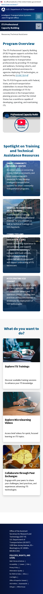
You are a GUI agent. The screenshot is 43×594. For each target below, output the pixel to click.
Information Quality (16, 571)
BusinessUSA (23, 584)
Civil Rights (13, 577)
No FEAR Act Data (15, 574)
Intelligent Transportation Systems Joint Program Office (16, 16)
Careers (21, 564)
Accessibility (13, 564)
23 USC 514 (21, 75)
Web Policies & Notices (17, 561)
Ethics (25, 574)
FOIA (28, 564)
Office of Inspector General (18, 580)
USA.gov (12, 587)
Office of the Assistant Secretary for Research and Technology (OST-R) (20, 534)
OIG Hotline (13, 584)
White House (21, 587)
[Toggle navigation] (39, 17)
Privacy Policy (14, 568)
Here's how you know (9, 4)
